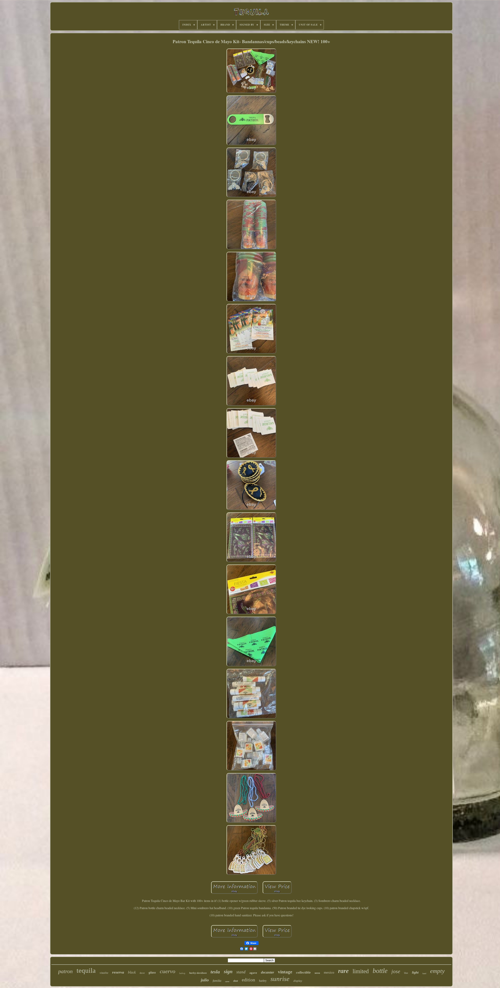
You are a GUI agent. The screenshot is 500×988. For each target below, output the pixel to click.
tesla (215, 971)
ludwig (182, 973)
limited (361, 971)
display (297, 980)
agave (253, 972)
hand (424, 973)
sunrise (280, 978)
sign (228, 971)
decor (142, 973)
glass (152, 972)
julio (205, 979)
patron (65, 971)
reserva (118, 972)
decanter (267, 972)
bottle (380, 970)
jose (395, 971)
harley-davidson (198, 972)
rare (343, 970)
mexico (329, 972)
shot (235, 980)
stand (241, 972)
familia (217, 980)
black (132, 972)
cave (227, 981)
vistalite (104, 972)
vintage (285, 971)
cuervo (167, 971)
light (415, 972)
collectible (303, 972)
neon (317, 972)
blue (406, 973)
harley (263, 980)
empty (437, 971)
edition (248, 979)
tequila (86, 970)
